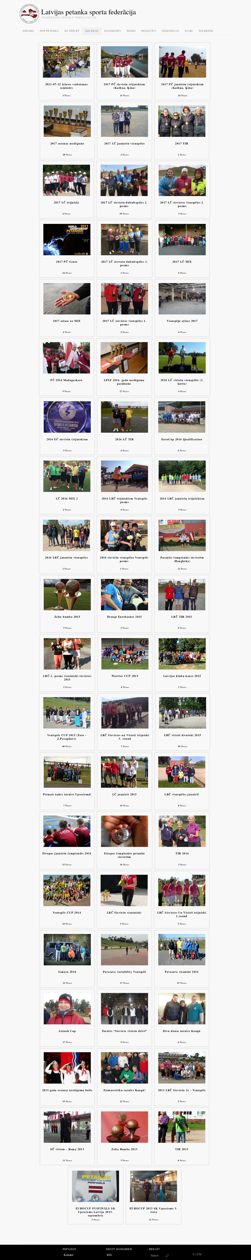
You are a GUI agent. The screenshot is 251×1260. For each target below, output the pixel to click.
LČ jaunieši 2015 (124, 794)
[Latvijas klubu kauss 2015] (182, 668)
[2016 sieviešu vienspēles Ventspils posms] (124, 550)
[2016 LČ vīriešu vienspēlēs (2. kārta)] (182, 372)
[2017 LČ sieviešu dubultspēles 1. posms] (124, 254)
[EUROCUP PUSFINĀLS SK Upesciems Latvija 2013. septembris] (95, 1201)
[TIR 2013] (181, 1142)
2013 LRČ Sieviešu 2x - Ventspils (182, 1090)
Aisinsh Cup (67, 1031)
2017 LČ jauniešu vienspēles (124, 143)
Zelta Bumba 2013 (124, 1149)
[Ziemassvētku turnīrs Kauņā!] (124, 1082)
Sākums (28, 31)
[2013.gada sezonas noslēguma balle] (67, 1082)
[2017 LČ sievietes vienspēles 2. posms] (182, 195)
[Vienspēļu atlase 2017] (182, 313)
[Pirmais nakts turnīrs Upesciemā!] (67, 787)
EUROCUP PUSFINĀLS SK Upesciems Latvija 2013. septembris (95, 1212)
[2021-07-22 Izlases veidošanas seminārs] (66, 76)
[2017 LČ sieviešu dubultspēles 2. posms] (124, 195)
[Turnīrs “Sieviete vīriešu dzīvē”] (124, 1023)
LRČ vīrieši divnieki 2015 (182, 735)
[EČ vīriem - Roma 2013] (67, 1142)
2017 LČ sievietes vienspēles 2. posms (182, 204)
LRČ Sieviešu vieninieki (124, 913)
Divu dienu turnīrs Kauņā (182, 1031)
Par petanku (49, 31)
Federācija (170, 31)
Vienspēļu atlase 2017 (182, 321)
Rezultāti (148, 31)
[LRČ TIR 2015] (181, 609)
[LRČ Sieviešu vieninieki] (124, 905)
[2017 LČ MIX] (182, 254)
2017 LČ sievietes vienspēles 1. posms (124, 322)
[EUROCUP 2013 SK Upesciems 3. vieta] (153, 1201)
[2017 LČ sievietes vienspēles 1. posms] (124, 313)
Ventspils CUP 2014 (67, 913)
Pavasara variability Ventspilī (124, 972)
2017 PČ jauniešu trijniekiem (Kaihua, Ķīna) (182, 86)
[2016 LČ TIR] (124, 431)
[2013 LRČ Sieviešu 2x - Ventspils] (181, 1082)
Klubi (189, 31)
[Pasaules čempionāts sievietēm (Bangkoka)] (182, 550)
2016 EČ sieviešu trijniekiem (67, 439)
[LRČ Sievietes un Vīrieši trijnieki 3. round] (124, 727)
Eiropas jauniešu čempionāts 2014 (66, 853)
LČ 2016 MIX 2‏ (67, 499)
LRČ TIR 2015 (181, 617)
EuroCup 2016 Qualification (181, 439)
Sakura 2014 (67, 972)
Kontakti (68, 1255)
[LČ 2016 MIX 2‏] (66, 491)
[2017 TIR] (181, 136)
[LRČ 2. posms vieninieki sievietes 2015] (67, 668)
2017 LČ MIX (182, 262)
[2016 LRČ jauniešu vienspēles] (66, 550)
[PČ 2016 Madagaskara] (66, 372)
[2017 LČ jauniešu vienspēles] (124, 136)
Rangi (131, 31)
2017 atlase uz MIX (67, 321)
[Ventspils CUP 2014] (66, 905)
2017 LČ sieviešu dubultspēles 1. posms (124, 263)
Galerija (92, 31)
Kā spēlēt (72, 31)
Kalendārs (112, 31)
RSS (109, 1255)
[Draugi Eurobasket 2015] (124, 609)
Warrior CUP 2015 (125, 676)
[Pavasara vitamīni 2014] (181, 964)
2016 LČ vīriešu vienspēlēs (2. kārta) (182, 382)
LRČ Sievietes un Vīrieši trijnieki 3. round (125, 737)
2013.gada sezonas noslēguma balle (67, 1090)
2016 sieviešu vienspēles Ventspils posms (124, 559)
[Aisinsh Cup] (67, 1023)
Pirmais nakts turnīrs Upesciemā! (67, 794)
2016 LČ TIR (124, 439)
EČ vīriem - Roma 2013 (67, 1149)
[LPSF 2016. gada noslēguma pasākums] (124, 372)
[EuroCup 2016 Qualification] (181, 431)
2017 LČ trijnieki (66, 202)
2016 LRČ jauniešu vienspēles (66, 558)
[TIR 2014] (182, 846)
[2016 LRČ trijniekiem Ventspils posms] (124, 491)
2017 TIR (181, 143)
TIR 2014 (182, 853)
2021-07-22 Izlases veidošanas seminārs (66, 86)
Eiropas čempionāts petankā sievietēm (124, 855)
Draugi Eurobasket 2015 (124, 617)
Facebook (206, 31)
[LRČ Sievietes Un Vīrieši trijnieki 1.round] (181, 905)
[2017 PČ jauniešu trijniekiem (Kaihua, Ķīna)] (182, 76)
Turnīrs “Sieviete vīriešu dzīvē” (124, 1031)
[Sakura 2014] (67, 964)
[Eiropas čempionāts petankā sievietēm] (124, 846)
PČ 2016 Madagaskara (66, 380)
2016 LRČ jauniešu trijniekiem (182, 499)
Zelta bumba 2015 (67, 617)
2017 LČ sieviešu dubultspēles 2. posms (124, 204)
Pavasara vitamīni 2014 (182, 972)
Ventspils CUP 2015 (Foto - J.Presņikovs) (66, 737)
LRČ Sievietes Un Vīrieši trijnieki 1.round (181, 914)
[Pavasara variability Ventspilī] (124, 964)
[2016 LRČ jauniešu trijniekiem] (182, 491)
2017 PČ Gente (66, 262)
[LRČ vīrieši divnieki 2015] (182, 727)
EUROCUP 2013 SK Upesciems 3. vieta (153, 1210)
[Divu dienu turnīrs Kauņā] (181, 1023)
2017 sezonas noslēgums (67, 143)
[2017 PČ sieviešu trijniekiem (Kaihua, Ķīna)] (124, 76)
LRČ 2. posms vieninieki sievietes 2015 (67, 677)
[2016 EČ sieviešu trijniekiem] (67, 431)
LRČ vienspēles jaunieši (182, 794)
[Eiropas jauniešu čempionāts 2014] (66, 846)
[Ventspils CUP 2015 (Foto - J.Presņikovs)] (66, 727)
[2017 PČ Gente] (66, 254)
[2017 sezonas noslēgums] (67, 136)
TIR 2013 (181, 1149)
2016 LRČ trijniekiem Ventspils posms (124, 500)
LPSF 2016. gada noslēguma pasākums (124, 382)
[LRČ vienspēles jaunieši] (181, 787)
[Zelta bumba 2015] (67, 609)
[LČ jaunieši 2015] (124, 787)
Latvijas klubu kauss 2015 (182, 676)
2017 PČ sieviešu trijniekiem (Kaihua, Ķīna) (124, 86)
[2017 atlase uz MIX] (66, 313)
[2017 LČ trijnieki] (66, 195)
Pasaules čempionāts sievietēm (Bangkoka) (182, 559)
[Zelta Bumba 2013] (124, 1142)
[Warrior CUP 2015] (124, 668)
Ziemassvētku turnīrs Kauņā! (124, 1090)
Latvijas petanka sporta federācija (88, 11)
